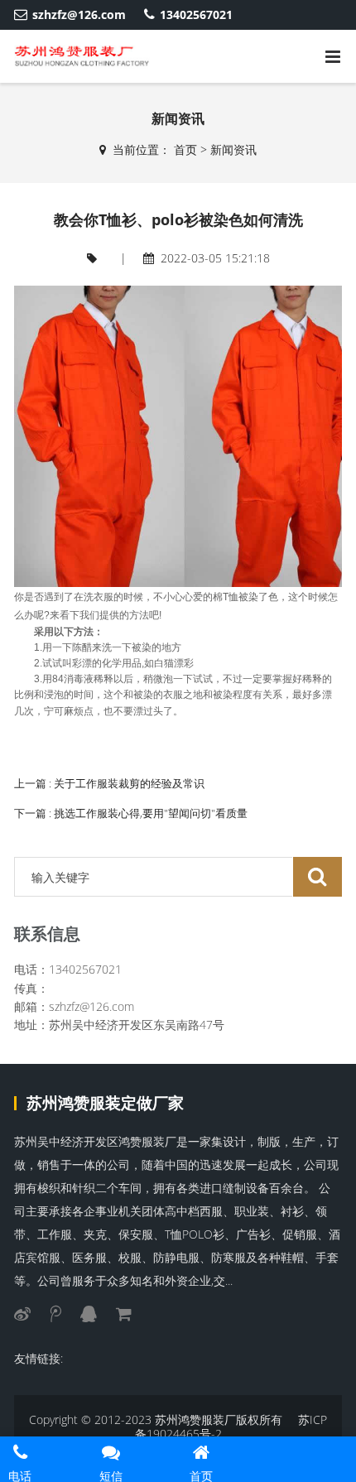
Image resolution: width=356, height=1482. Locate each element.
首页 (185, 149)
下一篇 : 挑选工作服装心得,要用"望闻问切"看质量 (131, 813)
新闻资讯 (233, 149)
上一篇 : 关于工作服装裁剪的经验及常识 (109, 783)
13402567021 (196, 14)
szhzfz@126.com (79, 14)
